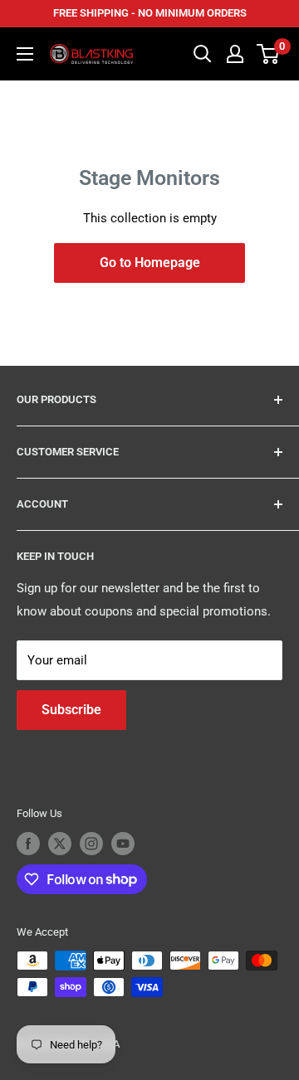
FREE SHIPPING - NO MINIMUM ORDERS (150, 13)
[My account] (235, 54)
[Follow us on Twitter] (59, 843)
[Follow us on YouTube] (123, 843)
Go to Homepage (150, 262)
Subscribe (71, 710)
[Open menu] (25, 54)
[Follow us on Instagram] (91, 843)
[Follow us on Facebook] (28, 843)
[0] (268, 54)
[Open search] (203, 54)
